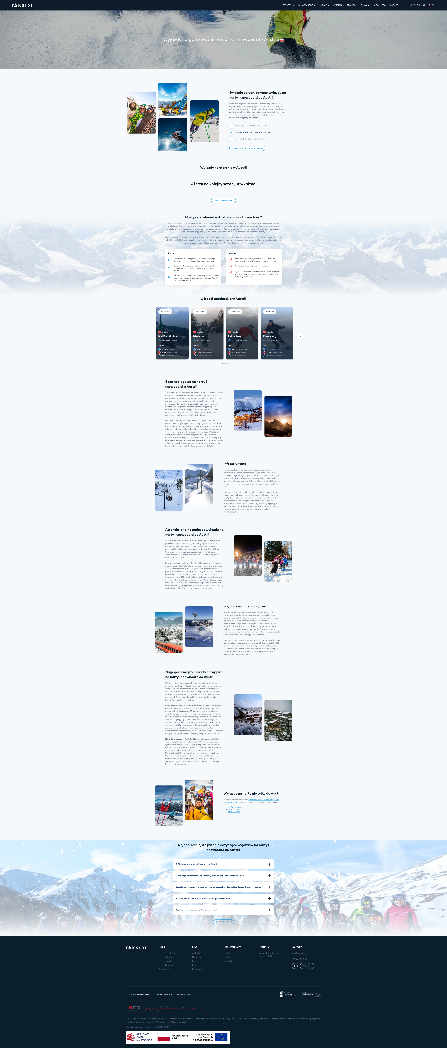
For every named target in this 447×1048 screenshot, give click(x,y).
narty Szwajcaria (236, 807)
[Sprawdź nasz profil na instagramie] (303, 966)
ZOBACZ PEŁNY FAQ (223, 922)
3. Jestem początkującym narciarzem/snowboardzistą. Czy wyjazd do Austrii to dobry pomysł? (219, 887)
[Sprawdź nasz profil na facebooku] (295, 966)
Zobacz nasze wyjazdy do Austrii (247, 148)
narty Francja (234, 812)
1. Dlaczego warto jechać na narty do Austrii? (197, 864)
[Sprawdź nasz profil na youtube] (311, 966)
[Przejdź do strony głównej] (22, 5)
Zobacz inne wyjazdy (223, 200)
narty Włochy (234, 809)
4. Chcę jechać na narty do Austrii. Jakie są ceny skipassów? (204, 898)
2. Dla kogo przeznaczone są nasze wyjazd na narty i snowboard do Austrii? (210, 876)
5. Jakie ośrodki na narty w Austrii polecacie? (196, 910)
